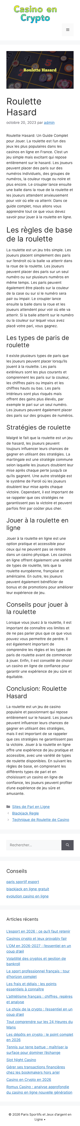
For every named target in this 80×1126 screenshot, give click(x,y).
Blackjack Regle (25, 813)
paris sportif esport (22, 882)
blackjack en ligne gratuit (27, 889)
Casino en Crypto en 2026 (28, 1079)
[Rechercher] (67, 845)
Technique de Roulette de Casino (40, 820)
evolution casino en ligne (27, 896)
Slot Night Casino (21, 1060)
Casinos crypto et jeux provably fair (36, 938)
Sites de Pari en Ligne (31, 807)
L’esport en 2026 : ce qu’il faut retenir (38, 931)
